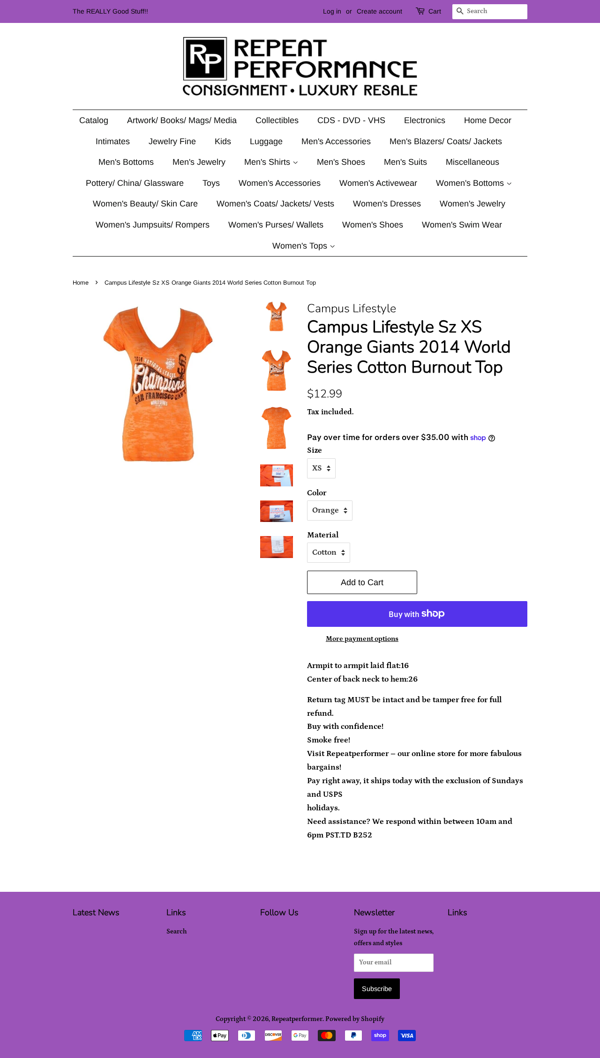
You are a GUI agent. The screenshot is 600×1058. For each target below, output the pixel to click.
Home (81, 282)
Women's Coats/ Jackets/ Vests (275, 203)
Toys (211, 183)
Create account (379, 11)
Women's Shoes (372, 224)
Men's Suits (405, 162)
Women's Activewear (378, 183)
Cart (434, 11)
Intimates (113, 141)
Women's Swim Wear (462, 224)
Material (322, 535)
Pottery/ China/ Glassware (135, 183)
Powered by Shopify (354, 1019)
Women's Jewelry (472, 203)
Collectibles (277, 120)
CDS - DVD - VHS (351, 120)
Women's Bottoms (471, 183)
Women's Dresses (387, 203)
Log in (332, 11)
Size (314, 450)
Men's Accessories (336, 141)
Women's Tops (301, 245)
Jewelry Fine (172, 141)
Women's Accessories (280, 183)
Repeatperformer (296, 1019)
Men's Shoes (341, 162)
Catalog (93, 120)
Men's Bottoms (126, 162)
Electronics (424, 120)
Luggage (266, 141)
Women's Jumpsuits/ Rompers (153, 224)
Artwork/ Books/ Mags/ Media (182, 120)
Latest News (96, 912)
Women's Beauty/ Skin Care (145, 203)
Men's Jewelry (198, 162)
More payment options (362, 639)
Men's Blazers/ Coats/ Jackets (446, 141)
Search (176, 931)
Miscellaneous (472, 162)
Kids (223, 141)
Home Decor (487, 120)
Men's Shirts (268, 162)
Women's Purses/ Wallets (275, 224)
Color (316, 493)
